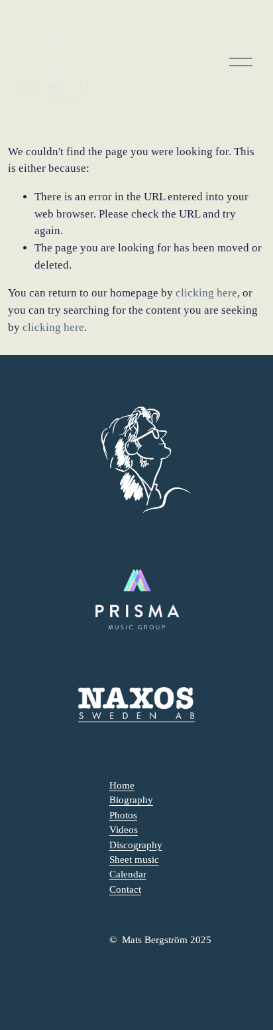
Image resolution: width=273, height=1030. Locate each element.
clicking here (206, 293)
